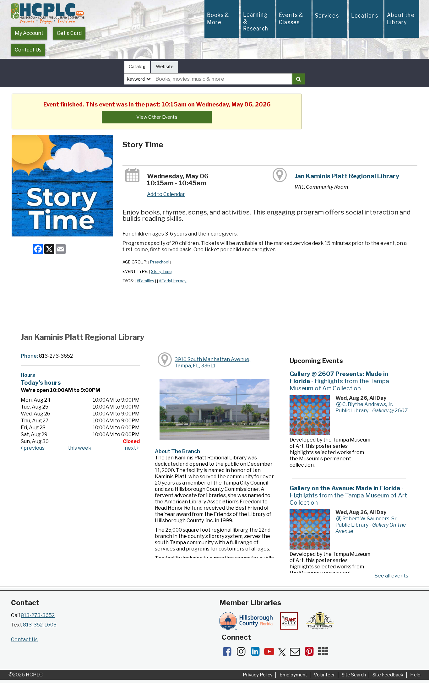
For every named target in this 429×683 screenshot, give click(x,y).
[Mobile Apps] (324, 653)
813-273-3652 (38, 615)
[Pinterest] (311, 653)
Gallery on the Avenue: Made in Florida (348, 495)
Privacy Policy (258, 675)
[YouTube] (271, 653)
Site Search (354, 675)
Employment (293, 675)
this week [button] (79, 448)
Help (415, 675)
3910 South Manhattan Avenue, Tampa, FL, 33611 (212, 362)
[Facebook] (229, 653)
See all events (391, 576)
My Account (29, 33)
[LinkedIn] (257, 653)
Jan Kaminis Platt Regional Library (347, 176)
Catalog (137, 66)
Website (165, 66)
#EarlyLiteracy (173, 281)
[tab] (137, 67)
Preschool (159, 262)
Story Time (161, 271)
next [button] (131, 448)
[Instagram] (243, 653)
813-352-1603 (40, 625)
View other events (156, 117)
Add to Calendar (166, 194)
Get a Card (69, 33)
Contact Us (28, 50)
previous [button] (34, 448)
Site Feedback (387, 675)
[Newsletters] (297, 653)
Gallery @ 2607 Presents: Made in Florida (339, 381)
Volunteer (324, 675)
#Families (145, 281)
